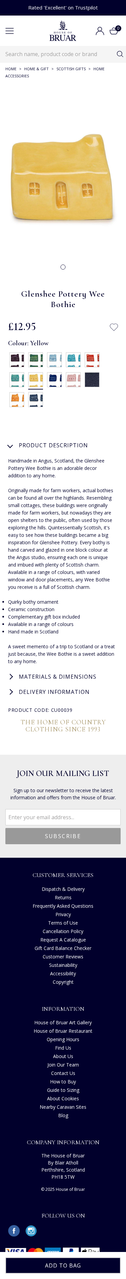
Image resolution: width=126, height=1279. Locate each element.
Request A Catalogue (63, 939)
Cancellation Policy (63, 931)
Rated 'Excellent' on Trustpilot (63, 7)
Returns (63, 897)
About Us (63, 1056)
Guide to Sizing (63, 1090)
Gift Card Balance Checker (63, 948)
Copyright (63, 982)
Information (63, 1008)
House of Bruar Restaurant (63, 1031)
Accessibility (63, 973)
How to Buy (63, 1081)
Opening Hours (63, 1039)
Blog (63, 1115)
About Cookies (63, 1098)
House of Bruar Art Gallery (63, 1022)
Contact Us (63, 1073)
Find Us (63, 1048)
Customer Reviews (63, 956)
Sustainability (63, 965)
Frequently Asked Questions (63, 906)
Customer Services (63, 875)
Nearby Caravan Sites (63, 1107)
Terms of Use (63, 923)
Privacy (63, 914)
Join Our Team (63, 1064)
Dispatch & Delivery (63, 889)
